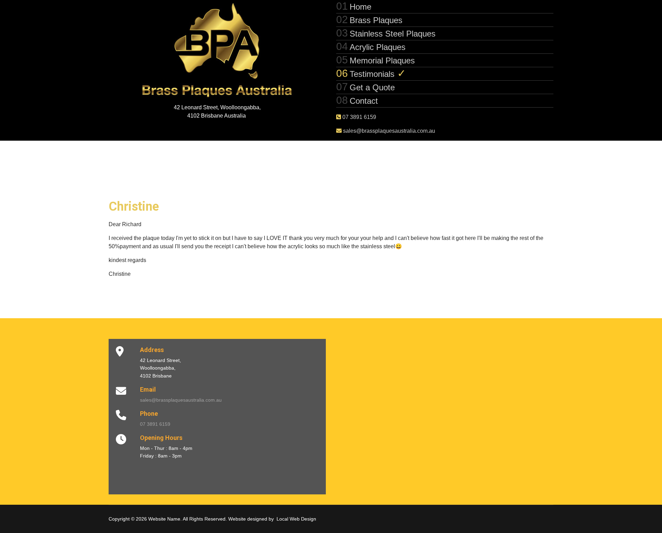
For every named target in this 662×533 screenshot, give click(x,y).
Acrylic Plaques (377, 47)
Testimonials (372, 74)
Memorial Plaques (382, 60)
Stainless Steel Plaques (392, 33)
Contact (364, 100)
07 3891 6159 (358, 117)
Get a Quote (372, 87)
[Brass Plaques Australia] (217, 51)
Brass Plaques (376, 20)
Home (360, 6)
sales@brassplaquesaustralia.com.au (388, 131)
